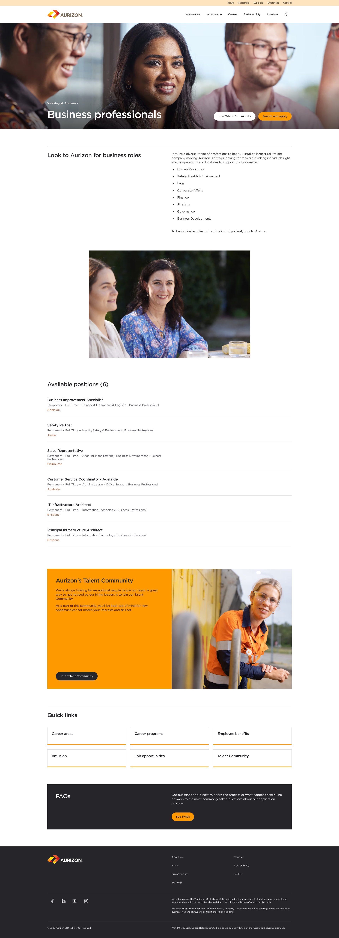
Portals (238, 874)
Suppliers (258, 2)
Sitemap (177, 882)
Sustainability (252, 14)
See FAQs (183, 816)
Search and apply (275, 116)
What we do (214, 14)
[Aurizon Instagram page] (86, 901)
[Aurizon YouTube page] (75, 901)
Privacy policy (180, 874)
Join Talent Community (234, 116)
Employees (273, 2)
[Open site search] (287, 14)
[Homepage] (65, 14)
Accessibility (241, 865)
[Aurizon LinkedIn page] (64, 901)
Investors (272, 14)
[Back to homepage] (65, 859)
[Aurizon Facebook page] (52, 901)
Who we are (193, 14)
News (231, 2)
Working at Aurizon (61, 103)
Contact (287, 2)
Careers (232, 14)
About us (177, 857)
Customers (243, 2)
